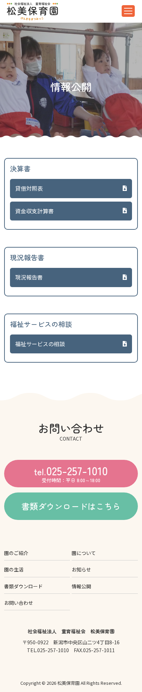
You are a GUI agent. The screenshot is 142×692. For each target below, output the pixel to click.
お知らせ (81, 569)
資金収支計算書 (34, 211)
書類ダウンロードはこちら (71, 506)
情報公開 (81, 586)
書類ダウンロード (23, 586)
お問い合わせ (18, 602)
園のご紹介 (16, 552)
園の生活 (13, 569)
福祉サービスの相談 (40, 344)
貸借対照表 (29, 188)
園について (84, 552)
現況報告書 (29, 277)
